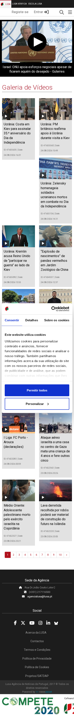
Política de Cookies (37, 667)
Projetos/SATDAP (37, 676)
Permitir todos (37, 390)
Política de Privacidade (37, 658)
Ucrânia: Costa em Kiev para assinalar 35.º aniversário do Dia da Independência (17, 133)
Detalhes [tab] (31, 320)
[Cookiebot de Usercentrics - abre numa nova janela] (52, 308)
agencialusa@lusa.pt (39, 596)
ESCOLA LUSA (35, 4)
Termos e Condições (37, 649)
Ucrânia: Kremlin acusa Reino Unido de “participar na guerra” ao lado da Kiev (17, 261)
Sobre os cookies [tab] (56, 320)
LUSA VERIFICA (19, 4)
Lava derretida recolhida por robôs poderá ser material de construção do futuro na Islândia (55, 515)
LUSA (7, 4)
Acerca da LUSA (35, 632)
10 (60, 554)
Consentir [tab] (12, 320)
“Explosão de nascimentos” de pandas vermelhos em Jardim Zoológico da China (54, 261)
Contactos (37, 641)
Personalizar (35, 403)
